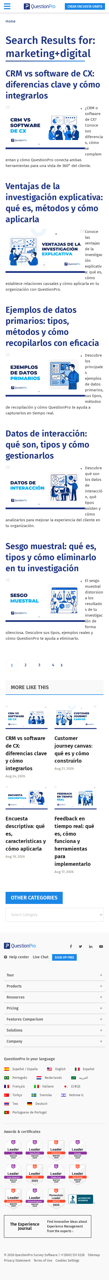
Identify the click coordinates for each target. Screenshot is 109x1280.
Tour (10, 975)
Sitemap (94, 1255)
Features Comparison (25, 1019)
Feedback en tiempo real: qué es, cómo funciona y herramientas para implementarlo (74, 841)
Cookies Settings (67, 1260)
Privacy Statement (17, 1260)
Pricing (13, 1008)
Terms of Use (43, 1260)
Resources (16, 997)
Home (11, 21)
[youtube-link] (101, 946)
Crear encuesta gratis (84, 6)
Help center (19, 957)
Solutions (14, 1030)
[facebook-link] (71, 946)
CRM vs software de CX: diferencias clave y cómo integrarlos (53, 85)
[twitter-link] (80, 946)
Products (14, 986)
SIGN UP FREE (64, 957)
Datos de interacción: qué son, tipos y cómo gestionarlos (47, 445)
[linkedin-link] (90, 946)
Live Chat (40, 957)
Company (14, 1041)
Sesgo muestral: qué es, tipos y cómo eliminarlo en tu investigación (51, 557)
